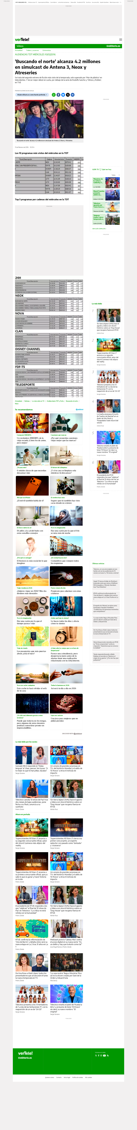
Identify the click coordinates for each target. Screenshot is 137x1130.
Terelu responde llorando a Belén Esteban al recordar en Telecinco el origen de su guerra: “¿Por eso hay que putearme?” (105, 657)
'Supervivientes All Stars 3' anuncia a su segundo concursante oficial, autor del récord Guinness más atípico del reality (31, 842)
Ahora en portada (23, 814)
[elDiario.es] (25, 1057)
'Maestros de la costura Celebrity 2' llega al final (98, 180)
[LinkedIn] (72, 95)
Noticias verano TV (32, 2)
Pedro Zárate (20, 809)
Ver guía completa (99, 228)
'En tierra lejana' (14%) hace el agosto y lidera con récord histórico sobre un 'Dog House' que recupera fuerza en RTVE (66, 803)
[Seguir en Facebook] (98, 1055)
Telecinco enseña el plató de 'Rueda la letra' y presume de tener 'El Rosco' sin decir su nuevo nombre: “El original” (66, 1008)
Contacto (59, 1077)
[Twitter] (68, 95)
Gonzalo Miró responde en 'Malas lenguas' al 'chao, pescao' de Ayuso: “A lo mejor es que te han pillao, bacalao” (32, 768)
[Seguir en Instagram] (101, 1055)
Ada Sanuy (53, 980)
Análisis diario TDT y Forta (55, 401)
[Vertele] (25, 1053)
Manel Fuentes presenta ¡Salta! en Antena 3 (98, 193)
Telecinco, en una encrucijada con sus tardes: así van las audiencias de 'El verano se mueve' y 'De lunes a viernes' (106, 571)
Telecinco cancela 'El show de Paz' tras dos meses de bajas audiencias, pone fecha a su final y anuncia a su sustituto (32, 803)
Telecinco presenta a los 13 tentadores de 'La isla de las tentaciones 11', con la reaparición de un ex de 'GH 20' (32, 1006)
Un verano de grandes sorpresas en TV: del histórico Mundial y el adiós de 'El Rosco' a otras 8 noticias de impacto (66, 769)
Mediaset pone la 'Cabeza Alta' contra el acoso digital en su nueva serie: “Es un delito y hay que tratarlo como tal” (66, 941)
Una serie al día (95, 2)
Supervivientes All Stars (43, 2)
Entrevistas (47, 50)
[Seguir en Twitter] (96, 1055)
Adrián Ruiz (54, 809)
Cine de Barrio (53, 2)
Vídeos (20, 46)
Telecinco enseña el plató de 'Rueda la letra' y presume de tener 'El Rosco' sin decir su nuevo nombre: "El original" (107, 449)
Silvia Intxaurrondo (114, 2)
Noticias (27, 401)
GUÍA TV (101, 169)
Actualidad (18, 50)
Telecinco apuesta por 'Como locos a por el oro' (98, 205)
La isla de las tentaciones (63, 2)
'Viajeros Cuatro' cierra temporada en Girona (98, 217)
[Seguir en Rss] (108, 1055)
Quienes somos (49, 1077)
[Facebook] (58, 95)
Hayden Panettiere (104, 2)
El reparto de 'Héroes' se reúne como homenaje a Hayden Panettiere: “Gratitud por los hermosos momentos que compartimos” (105, 608)
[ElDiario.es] (113, 46)
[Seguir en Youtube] (104, 1055)
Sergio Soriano (20, 773)
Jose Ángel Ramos (56, 947)
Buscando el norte (72, 401)
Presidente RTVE (81, 2)
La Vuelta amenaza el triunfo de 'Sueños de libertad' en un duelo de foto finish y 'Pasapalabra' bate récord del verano (107, 418)
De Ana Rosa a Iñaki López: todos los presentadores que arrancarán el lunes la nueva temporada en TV (32, 975)
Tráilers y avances (32, 50)
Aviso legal (67, 1077)
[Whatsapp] (54, 95)
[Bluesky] (63, 95)
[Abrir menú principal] (120, 40)
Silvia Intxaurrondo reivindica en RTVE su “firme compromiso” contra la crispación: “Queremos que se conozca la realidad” (105, 645)
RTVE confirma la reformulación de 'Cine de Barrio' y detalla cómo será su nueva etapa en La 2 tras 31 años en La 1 (32, 943)
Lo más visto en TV (38, 401)
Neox (16, 404)
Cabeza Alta (73, 2)
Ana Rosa (88, 2)
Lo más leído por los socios (26, 742)
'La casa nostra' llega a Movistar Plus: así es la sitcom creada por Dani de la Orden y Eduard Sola (66, 975)
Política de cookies (77, 1077)
